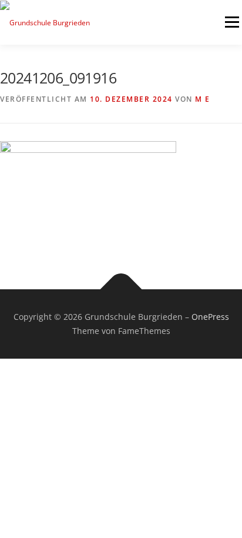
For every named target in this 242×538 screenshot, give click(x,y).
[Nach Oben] (121, 289)
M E (202, 99)
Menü (230, 22)
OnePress (210, 316)
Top (229, 522)
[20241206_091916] (88, 190)
